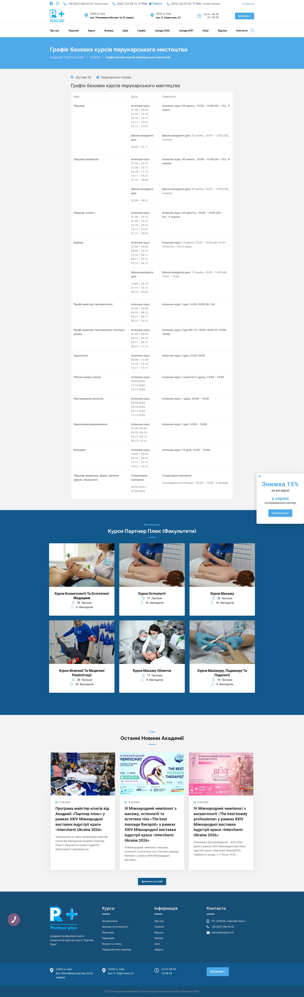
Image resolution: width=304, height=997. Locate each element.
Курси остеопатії (152, 594)
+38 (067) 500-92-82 (80, 3)
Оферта (158, 949)
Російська (248, 3)
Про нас (54, 30)
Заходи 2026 (162, 30)
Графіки (95, 57)
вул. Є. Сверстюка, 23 (168, 17)
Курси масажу (222, 594)
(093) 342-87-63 (181, 3)
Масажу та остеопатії (114, 926)
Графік (141, 30)
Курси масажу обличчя (152, 671)
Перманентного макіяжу (116, 949)
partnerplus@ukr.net (222, 932)
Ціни (125, 30)
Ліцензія (74, 30)
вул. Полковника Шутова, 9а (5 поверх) (112, 17)
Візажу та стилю (112, 943)
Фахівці (108, 30)
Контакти (241, 30)
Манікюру (108, 932)
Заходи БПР (186, 30)
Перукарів (108, 938)
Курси (91, 30)
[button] (259, 476)
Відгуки (222, 30)
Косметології (109, 921)
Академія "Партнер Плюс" (67, 57)
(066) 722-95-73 (127, 3)
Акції (206, 30)
